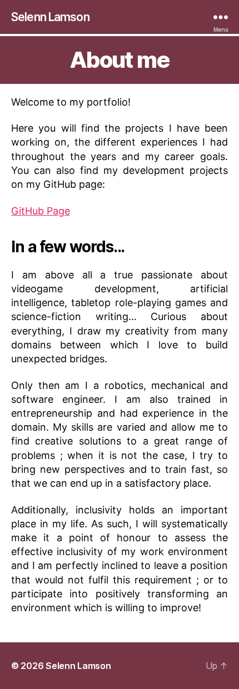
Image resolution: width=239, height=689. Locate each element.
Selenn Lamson (50, 17)
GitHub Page (40, 211)
